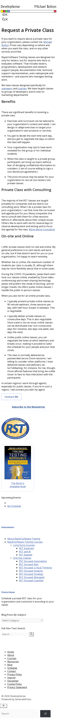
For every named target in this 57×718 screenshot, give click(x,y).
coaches (22, 88)
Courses (11, 658)
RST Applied (25, 554)
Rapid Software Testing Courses (25, 542)
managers (7, 88)
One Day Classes (22, 558)
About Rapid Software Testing (23, 538)
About (10, 655)
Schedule (12, 668)
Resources (13, 661)
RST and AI (25, 551)
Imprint (11, 677)
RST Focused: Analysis (31, 570)
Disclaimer (13, 680)
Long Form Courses (24, 545)
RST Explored (26, 548)
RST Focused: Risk (28, 564)
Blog (9, 664)
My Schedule (14, 506)
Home (10, 651)
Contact (11, 671)
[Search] (31, 634)
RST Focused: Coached (31, 580)
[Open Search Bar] (5, 20)
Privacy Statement (17, 687)
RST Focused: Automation (33, 561)
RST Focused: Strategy (31, 574)
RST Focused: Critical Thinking (35, 567)
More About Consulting (42, 229)
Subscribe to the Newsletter (28, 407)
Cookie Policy (14, 684)
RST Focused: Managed (31, 577)
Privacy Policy (14, 674)
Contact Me (11, 396)
